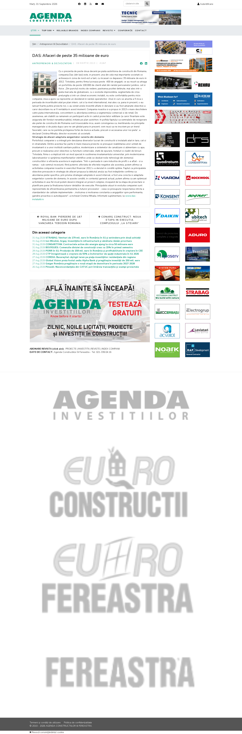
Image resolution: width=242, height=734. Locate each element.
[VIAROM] (167, 177)
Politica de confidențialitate (78, 722)
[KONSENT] (167, 197)
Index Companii (90, 30)
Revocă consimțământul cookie (47, 732)
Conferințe (125, 30)
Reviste (108, 30)
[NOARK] (167, 349)
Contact (141, 30)
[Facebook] (79, 4)
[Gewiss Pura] (167, 273)
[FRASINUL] (198, 254)
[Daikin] (167, 216)
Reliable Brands (68, 30)
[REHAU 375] (183, 82)
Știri (34, 30)
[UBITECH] (198, 216)
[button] (205, 4)
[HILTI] (183, 117)
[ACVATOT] (167, 330)
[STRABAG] (198, 292)
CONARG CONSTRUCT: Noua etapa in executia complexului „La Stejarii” (120, 220)
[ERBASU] (167, 311)
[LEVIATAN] (198, 330)
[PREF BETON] (183, 65)
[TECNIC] (150, 17)
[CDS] (167, 235)
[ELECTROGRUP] (198, 311)
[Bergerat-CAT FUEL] (198, 273)
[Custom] (91, 4)
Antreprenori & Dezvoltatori (52, 63)
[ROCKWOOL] (198, 177)
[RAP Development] (198, 349)
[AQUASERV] (167, 254)
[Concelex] (183, 48)
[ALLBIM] (183, 99)
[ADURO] (198, 235)
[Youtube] (96, 4)
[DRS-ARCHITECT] (198, 139)
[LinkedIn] (146, 63)
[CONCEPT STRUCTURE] (167, 139)
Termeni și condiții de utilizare (45, 722)
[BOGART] (198, 197)
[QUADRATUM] (167, 158)
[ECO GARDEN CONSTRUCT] (167, 292)
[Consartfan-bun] (198, 158)
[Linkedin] (85, 4)
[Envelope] (103, 4)
